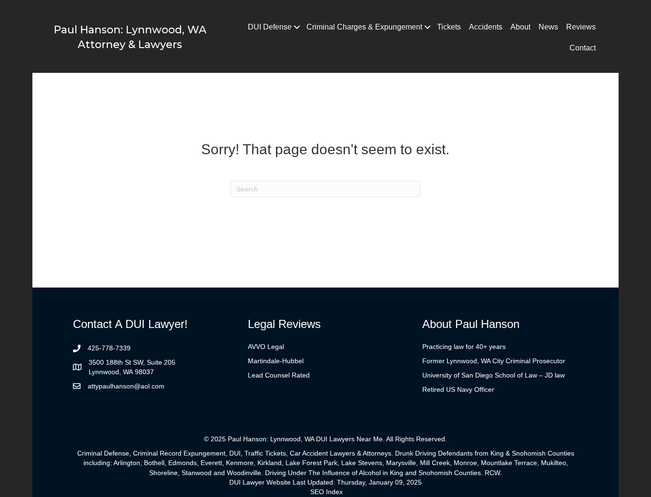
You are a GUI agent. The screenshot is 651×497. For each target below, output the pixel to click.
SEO (317, 492)
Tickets (449, 27)
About (520, 27)
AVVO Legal (266, 346)
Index (334, 492)
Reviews (581, 27)
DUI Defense (270, 27)
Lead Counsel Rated (279, 375)
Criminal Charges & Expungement (364, 27)
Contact (583, 48)
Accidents (485, 27)
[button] (297, 27)
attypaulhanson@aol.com (126, 386)
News (548, 27)
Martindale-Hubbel (276, 361)
